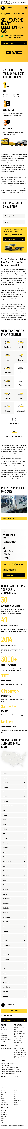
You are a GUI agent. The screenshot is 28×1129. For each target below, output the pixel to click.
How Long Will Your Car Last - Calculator (20, 1057)
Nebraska (5, 889)
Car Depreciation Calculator (20, 1052)
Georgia (5, 815)
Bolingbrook (3, 1089)
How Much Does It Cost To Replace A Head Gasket (11, 1071)
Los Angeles (3, 1083)
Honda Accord (4, 1112)
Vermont (5, 973)
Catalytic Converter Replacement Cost (9, 1067)
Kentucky (5, 843)
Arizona (5, 778)
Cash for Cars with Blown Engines (19, 1034)
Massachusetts (7, 861)
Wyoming (5, 996)
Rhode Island (6, 945)
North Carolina (6, 917)
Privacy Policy (4, 1037)
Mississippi (6, 875)
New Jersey (6, 903)
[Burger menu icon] (26, 8)
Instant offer (8, 43)
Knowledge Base (4, 1035)
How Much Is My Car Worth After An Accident (10, 1069)
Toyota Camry (4, 1116)
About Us (3, 1027)
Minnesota (5, 871)
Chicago (3, 1094)
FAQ (2, 1031)
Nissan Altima (4, 1114)
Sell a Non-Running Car (19, 1029)
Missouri (5, 880)
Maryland (5, 857)
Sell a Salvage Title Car (19, 1036)
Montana (5, 885)
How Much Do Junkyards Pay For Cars (8, 1073)
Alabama (5, 773)
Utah (4, 968)
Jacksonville (3, 1092)
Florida (4, 810)
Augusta (3, 1087)
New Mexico (6, 908)
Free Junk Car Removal (6, 1048)
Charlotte (3, 1090)
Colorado (5, 792)
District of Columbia (8, 806)
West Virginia (6, 987)
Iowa (4, 833)
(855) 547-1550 (22, 2)
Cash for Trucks (17, 1040)
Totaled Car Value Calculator (20, 1050)
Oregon (5, 936)
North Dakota (6, 922)
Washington (6, 982)
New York (5, 912)
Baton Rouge (4, 1100)
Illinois (4, 824)
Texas (4, 964)
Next (7, 222)
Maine (4, 852)
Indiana (5, 829)
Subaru (2, 1120)
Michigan (5, 866)
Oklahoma (5, 931)
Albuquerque (4, 1096)
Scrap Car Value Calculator (19, 1048)
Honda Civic (3, 1110)
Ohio (4, 926)
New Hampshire (7, 899)
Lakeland (3, 1085)
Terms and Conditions (5, 1039)
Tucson (2, 1098)
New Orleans (3, 1102)
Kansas (5, 838)
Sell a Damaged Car (18, 1031)
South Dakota (6, 954)
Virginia (5, 978)
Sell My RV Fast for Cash (19, 1027)
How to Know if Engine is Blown (7, 1063)
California (5, 787)
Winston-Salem (4, 1104)
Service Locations (5, 1029)
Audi (2, 1122)
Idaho (4, 820)
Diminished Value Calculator (20, 1054)
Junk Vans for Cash (18, 1038)
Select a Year (7, 212)
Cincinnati (3, 1081)
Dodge (2, 1118)
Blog (2, 1033)
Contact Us (3, 1041)
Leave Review (14, 1011)
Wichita (2, 1079)
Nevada (5, 894)
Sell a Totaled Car (18, 1042)
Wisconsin (5, 991)
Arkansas (5, 782)
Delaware (5, 801)
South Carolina (6, 950)
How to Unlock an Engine (6, 1065)
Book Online (7, 1020)
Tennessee (6, 959)
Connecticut (6, 796)
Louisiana (5, 847)
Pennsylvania (6, 940)
